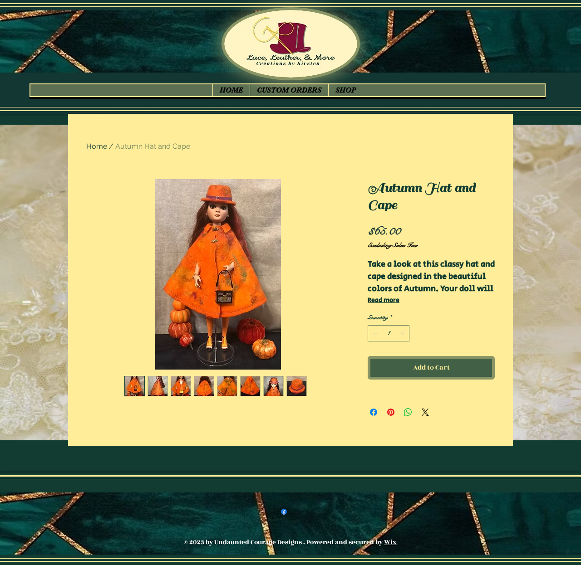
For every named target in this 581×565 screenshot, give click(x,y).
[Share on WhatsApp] (408, 412)
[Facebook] (284, 512)
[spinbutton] (389, 333)
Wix (390, 542)
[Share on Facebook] (373, 412)
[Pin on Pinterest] (390, 412)
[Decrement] (374, 333)
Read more (383, 300)
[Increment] (403, 333)
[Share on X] (425, 412)
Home (96, 146)
